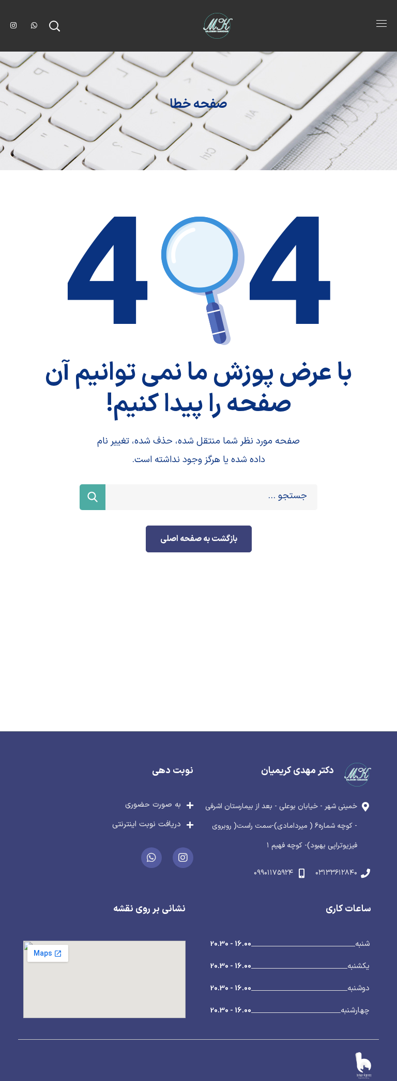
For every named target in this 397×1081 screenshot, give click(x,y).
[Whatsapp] (151, 857)
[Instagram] (183, 857)
